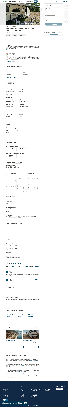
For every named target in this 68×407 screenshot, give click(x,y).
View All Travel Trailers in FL (32, 320)
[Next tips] (39, 327)
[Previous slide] (7, 14)
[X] (64, 386)
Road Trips (22, 394)
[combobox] (14, 1)
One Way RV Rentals (34, 390)
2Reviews (10, 32)
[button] (8, 49)
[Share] (35, 4)
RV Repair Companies (24, 396)
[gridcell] (20, 178)
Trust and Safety (5, 389)
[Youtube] (62, 386)
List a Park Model (47, 389)
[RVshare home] (4, 1)
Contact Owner (9, 61)
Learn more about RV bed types (11, 77)
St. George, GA (30, 314)
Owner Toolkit (47, 390)
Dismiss (25, 403)
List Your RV (63, 1)
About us (4, 388)
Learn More (14, 346)
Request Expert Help (54, 34)
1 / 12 (37, 22)
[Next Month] (36, 174)
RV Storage (22, 395)
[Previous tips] (37, 327)
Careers (4, 390)
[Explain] (45, 5)
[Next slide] (38, 14)
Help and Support (34, 391)
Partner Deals (23, 397)
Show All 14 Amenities (10, 135)
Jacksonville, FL (20, 314)
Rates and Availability (22, 365)
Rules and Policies (33, 360)
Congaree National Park (21, 320)
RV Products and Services (49, 391)
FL (9, 305)
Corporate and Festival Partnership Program (10, 397)
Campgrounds (23, 391)
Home (7, 305)
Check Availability (54, 24)
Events (22, 390)
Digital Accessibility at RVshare (34, 405)
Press (4, 391)
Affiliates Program (6, 395)
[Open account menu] (57, 1)
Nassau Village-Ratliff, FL (11, 314)
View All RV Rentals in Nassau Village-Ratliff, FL (12, 321)
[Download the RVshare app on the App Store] (59, 389)
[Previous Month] (7, 174)
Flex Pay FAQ (33, 396)
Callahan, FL (9, 316)
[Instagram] (60, 386)
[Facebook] (57, 386)
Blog (3, 394)
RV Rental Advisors (34, 395)
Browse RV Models (34, 394)
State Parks (22, 389)
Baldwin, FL (20, 316)
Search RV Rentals (34, 388)
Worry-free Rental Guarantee (35, 389)
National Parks (23, 388)
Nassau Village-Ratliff (14, 305)
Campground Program (6, 396)
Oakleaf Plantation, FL (31, 316)
